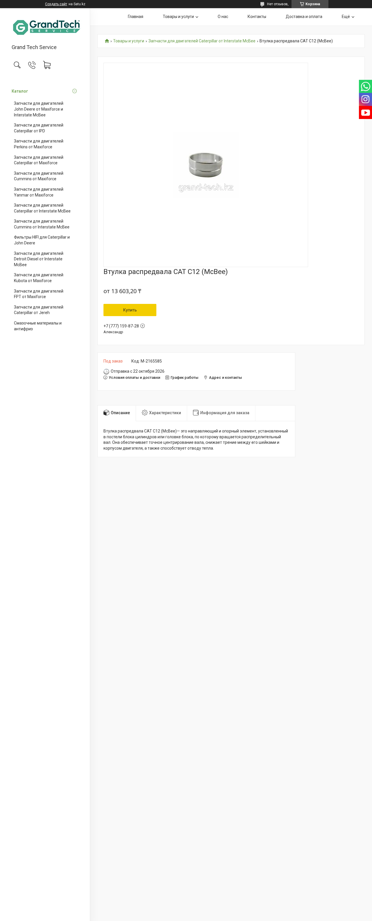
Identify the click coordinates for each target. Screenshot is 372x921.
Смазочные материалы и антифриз (38, 326)
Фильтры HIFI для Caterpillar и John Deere (42, 240)
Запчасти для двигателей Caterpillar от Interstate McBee (42, 208)
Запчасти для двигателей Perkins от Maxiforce (38, 144)
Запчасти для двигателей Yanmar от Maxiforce (38, 192)
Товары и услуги (178, 16)
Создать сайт (56, 4)
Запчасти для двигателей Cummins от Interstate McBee (41, 224)
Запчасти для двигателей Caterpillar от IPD (38, 128)
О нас (223, 16)
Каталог (20, 91)
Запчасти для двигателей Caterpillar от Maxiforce (38, 160)
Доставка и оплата (304, 16)
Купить (130, 310)
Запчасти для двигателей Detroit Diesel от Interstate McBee (38, 259)
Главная (135, 16)
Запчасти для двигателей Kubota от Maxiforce (38, 278)
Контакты (257, 16)
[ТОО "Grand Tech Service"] (45, 26)
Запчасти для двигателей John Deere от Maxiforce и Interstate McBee (38, 109)
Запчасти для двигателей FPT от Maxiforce (38, 294)
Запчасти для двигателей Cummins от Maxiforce (38, 176)
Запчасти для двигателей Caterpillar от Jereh (38, 310)
